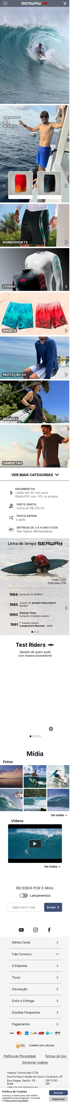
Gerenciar (58, 1099)
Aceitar (58, 1092)
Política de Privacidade (20, 1056)
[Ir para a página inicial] (33, 3)
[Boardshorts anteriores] (3, 186)
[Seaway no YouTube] (21, 930)
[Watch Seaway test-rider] (35, 844)
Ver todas (57, 815)
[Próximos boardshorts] (66, 186)
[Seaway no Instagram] (35, 930)
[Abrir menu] (5, 3)
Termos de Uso (55, 1056)
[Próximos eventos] (66, 608)
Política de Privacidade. (16, 1100)
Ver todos (51, 866)
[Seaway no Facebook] (49, 930)
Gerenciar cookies (35, 1062)
